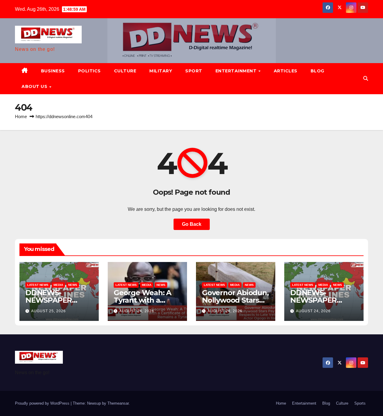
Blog (317, 71)
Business (53, 71)
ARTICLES (285, 71)
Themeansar (118, 403)
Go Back (191, 224)
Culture (125, 71)
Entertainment (236, 71)
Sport (193, 71)
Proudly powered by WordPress (43, 403)
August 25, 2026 (48, 311)
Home (21, 116)
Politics (89, 71)
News (72, 285)
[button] (365, 78)
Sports (360, 403)
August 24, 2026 (136, 311)
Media (58, 285)
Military (160, 71)
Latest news (37, 285)
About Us (35, 86)
